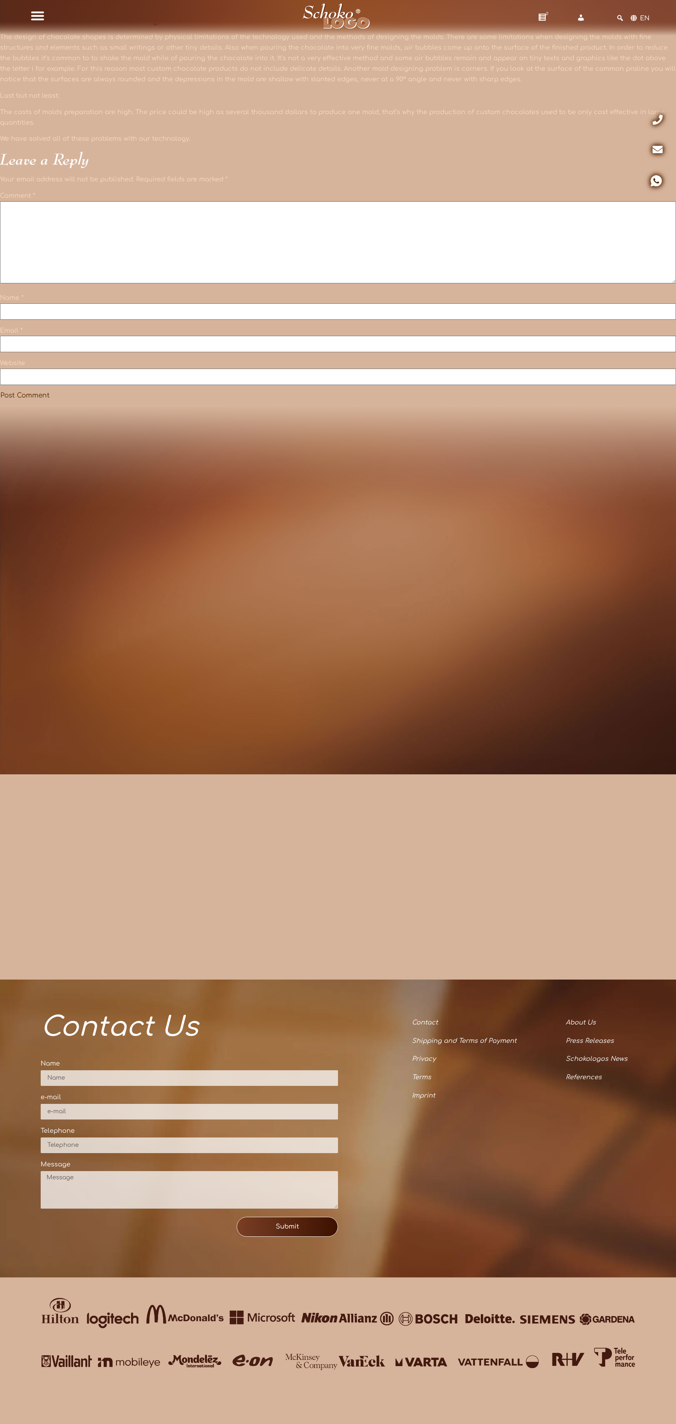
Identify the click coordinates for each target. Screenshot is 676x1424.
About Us (581, 1022)
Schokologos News (596, 1058)
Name (11, 298)
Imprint (423, 1095)
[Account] (581, 18)
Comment (17, 196)
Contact (425, 1022)
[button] (37, 15)
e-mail (51, 1097)
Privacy (424, 1058)
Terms (421, 1077)
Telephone (58, 1131)
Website (12, 363)
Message (55, 1164)
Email (11, 331)
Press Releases (590, 1040)
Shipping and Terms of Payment (464, 1040)
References (584, 1077)
